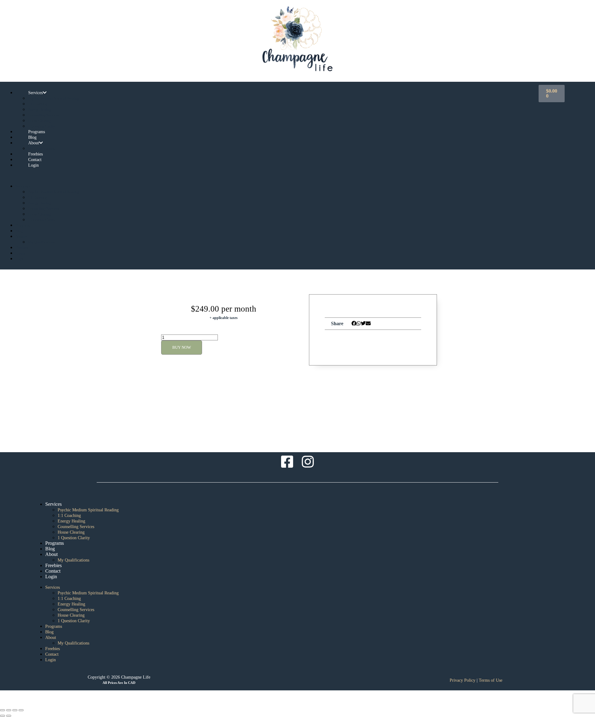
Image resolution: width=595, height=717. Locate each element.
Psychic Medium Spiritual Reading (53, 98)
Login (33, 165)
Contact (21, 253)
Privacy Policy (462, 680)
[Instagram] (308, 461)
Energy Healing (39, 109)
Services (35, 92)
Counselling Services (43, 115)
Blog (19, 231)
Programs (22, 225)
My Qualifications (41, 242)
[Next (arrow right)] (8, 716)
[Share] (14, 710)
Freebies (21, 248)
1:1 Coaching (37, 104)
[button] (267, 175)
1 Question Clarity (41, 220)
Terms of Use (490, 680)
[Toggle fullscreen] (8, 710)
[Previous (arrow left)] (2, 716)
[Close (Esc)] (21, 710)
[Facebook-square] (287, 461)
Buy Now (181, 347)
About (33, 143)
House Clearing (39, 121)
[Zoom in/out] (2, 710)
